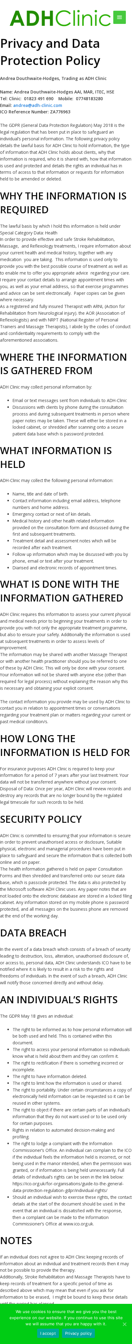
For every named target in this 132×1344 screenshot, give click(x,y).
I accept (48, 1333)
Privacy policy (78, 1333)
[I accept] (124, 1324)
